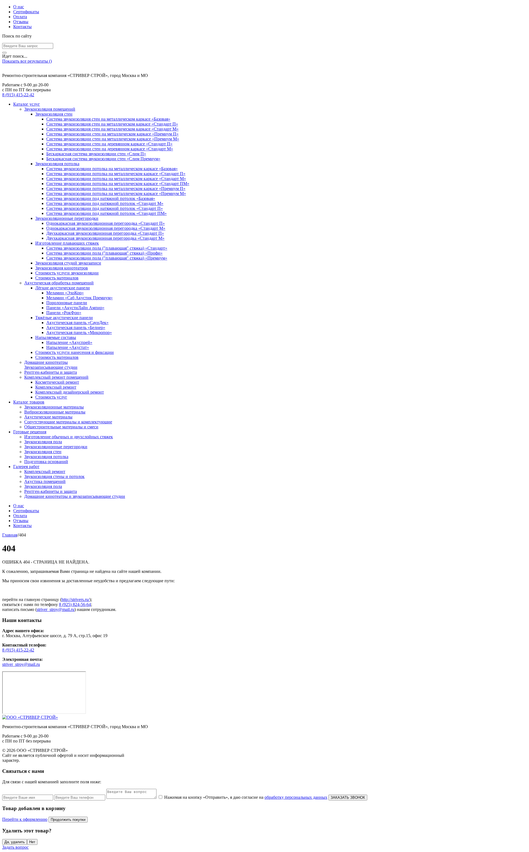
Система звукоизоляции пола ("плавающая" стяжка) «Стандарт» (106, 248)
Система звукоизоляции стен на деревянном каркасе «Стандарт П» (109, 143)
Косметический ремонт (57, 382)
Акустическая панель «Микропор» (79, 332)
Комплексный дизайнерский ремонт (69, 392)
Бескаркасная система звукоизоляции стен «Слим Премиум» (103, 158)
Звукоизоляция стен (53, 114)
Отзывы (20, 21)
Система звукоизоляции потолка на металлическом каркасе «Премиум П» (115, 188)
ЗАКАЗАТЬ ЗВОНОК (348, 797)
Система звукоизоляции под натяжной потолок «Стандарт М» (104, 203)
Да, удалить (14, 842)
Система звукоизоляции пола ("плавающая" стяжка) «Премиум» (106, 258)
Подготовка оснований (46, 461)
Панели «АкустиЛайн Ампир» (75, 307)
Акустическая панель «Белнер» (75, 327)
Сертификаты (26, 11)
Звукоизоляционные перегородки (66, 218)
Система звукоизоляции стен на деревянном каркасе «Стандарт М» (109, 148)
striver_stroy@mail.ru (55, 609)
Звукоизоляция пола (43, 441)
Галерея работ (26, 466)
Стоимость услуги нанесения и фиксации (74, 352)
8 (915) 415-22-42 (18, 94)
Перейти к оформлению (24, 819)
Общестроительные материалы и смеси (61, 426)
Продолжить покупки (68, 820)
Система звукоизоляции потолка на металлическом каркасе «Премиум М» (116, 193)
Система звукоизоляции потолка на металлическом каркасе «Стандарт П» (115, 173)
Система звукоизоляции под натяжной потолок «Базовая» (100, 198)
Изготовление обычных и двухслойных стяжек (68, 436)
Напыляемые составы (55, 337)
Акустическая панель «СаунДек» (77, 322)
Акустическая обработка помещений (59, 283)
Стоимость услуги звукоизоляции (67, 273)
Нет (32, 842)
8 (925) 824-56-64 (75, 604)
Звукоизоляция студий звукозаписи (68, 263)
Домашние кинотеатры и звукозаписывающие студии (74, 496)
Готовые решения (29, 431)
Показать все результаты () (27, 61)
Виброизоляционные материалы (54, 412)
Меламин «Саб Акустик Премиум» (79, 297)
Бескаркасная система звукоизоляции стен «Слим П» (96, 153)
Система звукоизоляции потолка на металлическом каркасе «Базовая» (112, 168)
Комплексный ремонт (55, 387)
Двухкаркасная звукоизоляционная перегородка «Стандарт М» (105, 238)
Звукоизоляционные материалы (54, 407)
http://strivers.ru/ (75, 599)
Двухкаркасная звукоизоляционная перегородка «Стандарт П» (105, 233)
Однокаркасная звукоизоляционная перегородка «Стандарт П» (105, 223)
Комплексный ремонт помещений (56, 377)
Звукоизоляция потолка (57, 163)
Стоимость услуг (51, 397)
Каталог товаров (28, 402)
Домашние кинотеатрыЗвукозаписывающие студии (50, 365)
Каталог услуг (26, 104)
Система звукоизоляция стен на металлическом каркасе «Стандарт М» (112, 129)
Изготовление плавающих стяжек (67, 243)
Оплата (20, 16)
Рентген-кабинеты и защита (50, 372)
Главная (9, 535)
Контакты (22, 26)
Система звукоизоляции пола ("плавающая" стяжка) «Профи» (104, 253)
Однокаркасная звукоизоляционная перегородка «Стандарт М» (105, 228)
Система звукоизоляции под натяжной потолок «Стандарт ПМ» (106, 213)
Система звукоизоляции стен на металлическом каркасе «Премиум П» (112, 134)
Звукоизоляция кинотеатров (61, 268)
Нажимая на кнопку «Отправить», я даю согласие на (245, 797)
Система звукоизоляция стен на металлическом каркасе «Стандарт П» (112, 124)
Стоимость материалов (57, 278)
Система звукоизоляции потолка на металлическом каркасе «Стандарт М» (116, 178)
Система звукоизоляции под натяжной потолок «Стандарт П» (104, 208)
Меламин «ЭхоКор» (65, 292)
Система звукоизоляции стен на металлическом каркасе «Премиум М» (112, 139)
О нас (18, 6)
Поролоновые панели (66, 302)
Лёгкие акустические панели (62, 287)
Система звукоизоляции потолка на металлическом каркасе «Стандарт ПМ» (117, 183)
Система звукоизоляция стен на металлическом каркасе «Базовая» (108, 119)
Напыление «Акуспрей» (69, 342)
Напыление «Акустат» (67, 347)
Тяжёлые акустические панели (64, 317)
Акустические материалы (48, 417)
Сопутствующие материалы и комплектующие (68, 422)
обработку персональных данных (295, 797)
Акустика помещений (45, 481)
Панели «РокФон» (63, 312)
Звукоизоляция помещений (49, 109)
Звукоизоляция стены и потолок (54, 476)
